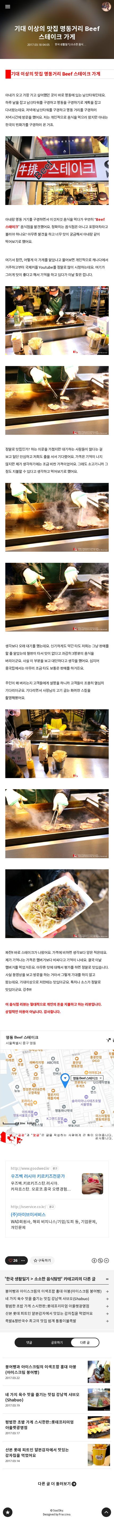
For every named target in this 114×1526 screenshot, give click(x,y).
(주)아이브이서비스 (28, 1215)
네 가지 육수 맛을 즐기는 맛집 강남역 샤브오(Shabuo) (47, 1298)
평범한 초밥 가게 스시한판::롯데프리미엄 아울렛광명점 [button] (57, 1427)
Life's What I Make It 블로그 (7, 1512)
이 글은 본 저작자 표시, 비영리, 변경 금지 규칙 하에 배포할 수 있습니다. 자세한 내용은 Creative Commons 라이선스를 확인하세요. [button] (100, 1260)
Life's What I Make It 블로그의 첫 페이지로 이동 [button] (57, 6)
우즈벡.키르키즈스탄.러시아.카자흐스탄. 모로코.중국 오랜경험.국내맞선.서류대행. (39, 1186)
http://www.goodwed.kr (30, 1168)
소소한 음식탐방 (47, 1279)
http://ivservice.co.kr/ (28, 1207)
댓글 (29, 1342)
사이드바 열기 (7, 6)
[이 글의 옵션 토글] (23, 1260)
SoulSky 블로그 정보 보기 (106, 6)
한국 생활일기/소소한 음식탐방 (71, 44)
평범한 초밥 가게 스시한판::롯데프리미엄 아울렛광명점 (47, 1306)
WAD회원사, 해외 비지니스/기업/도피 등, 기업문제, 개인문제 (54, 1224)
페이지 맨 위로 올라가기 (106, 1512)
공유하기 (57, 1342)
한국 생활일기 (17, 1279)
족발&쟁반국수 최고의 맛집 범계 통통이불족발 (40, 1320)
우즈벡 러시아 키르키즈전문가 (38, 1176)
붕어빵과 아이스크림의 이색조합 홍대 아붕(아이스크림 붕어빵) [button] (57, 1372)
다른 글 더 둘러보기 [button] (54, 1483)
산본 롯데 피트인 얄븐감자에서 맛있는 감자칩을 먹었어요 (49, 1313)
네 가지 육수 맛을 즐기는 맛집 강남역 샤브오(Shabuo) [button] (57, 1400)
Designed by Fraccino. (57, 1514)
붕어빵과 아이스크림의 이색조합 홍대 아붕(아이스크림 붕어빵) (53, 1291)
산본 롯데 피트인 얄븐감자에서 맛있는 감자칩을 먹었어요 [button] (57, 1455)
